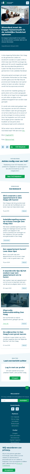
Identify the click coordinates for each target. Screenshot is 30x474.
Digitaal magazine (15, 440)
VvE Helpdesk (15, 417)
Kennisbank (15, 421)
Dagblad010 (9, 135)
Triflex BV (5, 323)
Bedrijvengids (15, 423)
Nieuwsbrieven (15, 442)
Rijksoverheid (9, 139)
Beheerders (15, 425)
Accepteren (9, 470)
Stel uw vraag (15, 419)
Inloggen (15, 378)
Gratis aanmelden (15, 435)
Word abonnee (15, 437)
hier (23, 130)
